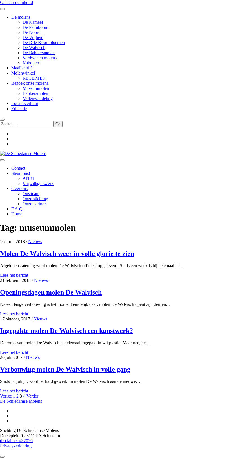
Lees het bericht (14, 275)
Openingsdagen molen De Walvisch (51, 292)
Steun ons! (20, 173)
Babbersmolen (35, 93)
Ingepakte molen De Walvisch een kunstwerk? (66, 330)
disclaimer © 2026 (16, 440)
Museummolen (36, 88)
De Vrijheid (33, 37)
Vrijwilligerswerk (38, 183)
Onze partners (35, 203)
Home (16, 213)
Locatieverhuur (24, 103)
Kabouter (31, 62)
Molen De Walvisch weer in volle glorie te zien (67, 253)
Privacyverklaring (16, 445)
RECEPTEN (34, 78)
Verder (32, 396)
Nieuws (35, 241)
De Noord (32, 32)
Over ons (19, 188)
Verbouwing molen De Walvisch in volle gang (65, 369)
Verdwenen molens (40, 57)
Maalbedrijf (21, 68)
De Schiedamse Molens (21, 401)
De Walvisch (34, 47)
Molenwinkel (23, 73)
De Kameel (33, 22)
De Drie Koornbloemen (44, 42)
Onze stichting (35, 198)
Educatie (19, 108)
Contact (18, 168)
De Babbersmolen (39, 52)
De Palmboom (35, 27)
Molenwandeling (38, 98)
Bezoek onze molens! (30, 83)
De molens (20, 17)
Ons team (31, 193)
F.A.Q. (17, 208)
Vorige (6, 396)
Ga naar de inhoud (16, 2)
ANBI (28, 178)
